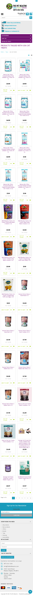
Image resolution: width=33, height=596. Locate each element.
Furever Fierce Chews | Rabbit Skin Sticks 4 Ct (24, 368)
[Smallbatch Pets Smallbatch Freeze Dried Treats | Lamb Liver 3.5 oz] (24, 461)
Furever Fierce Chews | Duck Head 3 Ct (24, 294)
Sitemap (5, 535)
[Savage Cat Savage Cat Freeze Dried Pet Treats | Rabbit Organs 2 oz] (8, 461)
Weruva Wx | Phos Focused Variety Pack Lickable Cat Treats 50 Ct (8, 77)
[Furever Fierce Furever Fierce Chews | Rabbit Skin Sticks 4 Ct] (24, 351)
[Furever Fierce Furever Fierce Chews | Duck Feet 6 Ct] (8, 315)
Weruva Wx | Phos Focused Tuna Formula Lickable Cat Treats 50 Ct (8, 113)
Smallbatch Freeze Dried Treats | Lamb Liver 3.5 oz (24, 478)
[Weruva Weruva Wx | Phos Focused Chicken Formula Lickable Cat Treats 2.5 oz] (24, 168)
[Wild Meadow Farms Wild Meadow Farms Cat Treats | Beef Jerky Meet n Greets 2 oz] (24, 205)
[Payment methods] (3, 587)
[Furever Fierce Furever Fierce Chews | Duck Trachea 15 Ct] (24, 315)
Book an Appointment (7, 557)
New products (6, 527)
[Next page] (30, 498)
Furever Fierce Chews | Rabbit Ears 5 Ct (8, 368)
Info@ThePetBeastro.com (11, 566)
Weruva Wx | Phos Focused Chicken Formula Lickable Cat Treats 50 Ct (8, 150)
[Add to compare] (11, 90)
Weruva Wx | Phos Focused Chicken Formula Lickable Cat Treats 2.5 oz (24, 186)
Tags (6, 52)
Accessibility (6, 537)
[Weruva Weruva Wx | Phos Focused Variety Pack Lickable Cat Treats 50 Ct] (8, 59)
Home (2, 52)
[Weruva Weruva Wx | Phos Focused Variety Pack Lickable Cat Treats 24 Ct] (24, 59)
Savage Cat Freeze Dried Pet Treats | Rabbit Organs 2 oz (8, 478)
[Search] (30, 17)
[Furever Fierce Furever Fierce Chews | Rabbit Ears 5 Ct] (8, 351)
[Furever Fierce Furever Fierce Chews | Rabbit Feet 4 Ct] (8, 388)
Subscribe (16, 509)
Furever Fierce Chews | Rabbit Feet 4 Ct (8, 404)
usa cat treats (13, 52)
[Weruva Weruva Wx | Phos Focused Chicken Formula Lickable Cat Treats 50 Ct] (8, 132)
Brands (4, 531)
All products (6, 525)
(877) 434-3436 (8, 563)
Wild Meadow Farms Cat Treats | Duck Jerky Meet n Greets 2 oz (8, 222)
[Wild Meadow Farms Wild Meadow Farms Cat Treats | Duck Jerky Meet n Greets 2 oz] (8, 205)
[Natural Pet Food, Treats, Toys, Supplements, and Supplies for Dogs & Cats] (16, 7)
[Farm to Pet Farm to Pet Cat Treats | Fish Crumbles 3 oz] (8, 424)
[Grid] (29, 55)
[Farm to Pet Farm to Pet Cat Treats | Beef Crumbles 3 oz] (24, 388)
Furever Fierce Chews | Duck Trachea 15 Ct (24, 331)
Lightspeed (27, 594)
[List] (31, 55)
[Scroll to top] (30, 592)
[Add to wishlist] (14, 90)
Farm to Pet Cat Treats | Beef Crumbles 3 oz (24, 404)
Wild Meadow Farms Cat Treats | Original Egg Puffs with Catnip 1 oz (24, 259)
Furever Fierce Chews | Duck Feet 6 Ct (8, 331)
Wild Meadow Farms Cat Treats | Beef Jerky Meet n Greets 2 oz (24, 222)
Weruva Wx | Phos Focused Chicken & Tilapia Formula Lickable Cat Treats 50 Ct (24, 113)
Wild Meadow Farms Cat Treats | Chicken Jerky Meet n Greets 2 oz (8, 259)
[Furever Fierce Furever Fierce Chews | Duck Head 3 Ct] (24, 278)
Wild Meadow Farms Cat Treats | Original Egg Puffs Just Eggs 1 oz (8, 295)
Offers (4, 529)
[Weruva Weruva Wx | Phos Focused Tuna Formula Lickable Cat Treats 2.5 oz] (24, 132)
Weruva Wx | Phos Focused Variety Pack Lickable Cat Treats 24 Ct (25, 77)
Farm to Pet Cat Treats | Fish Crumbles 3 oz (8, 441)
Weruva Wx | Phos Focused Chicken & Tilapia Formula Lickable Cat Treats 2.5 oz (8, 186)
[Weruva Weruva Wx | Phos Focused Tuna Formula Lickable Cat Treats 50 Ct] (8, 95)
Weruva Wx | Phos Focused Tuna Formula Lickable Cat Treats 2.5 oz (24, 150)
